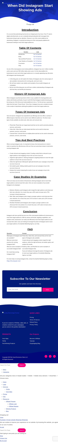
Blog (7, 411)
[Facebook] (46, 356)
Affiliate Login (13, 404)
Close (1, 417)
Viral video (9, 392)
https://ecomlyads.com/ (14, 261)
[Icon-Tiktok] (54, 356)
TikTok (8, 389)
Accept (2, 427)
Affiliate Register (13, 406)
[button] (54, 4)
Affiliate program (10, 401)
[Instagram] (50, 356)
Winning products (11, 409)
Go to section (37, 54)
